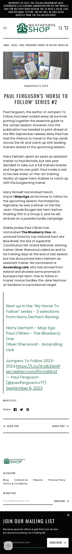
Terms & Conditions (15, 483)
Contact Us (21, 480)
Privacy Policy (56, 480)
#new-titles (9, 400)
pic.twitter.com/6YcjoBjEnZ (31, 371)
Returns (38, 480)
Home (6, 45)
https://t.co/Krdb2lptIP (38, 366)
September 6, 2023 (24, 388)
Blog (14, 45)
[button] (60, 28)
